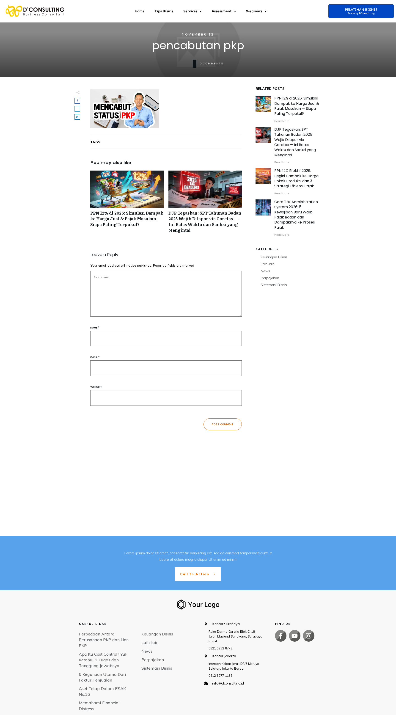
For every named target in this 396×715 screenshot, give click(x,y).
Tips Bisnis (164, 11)
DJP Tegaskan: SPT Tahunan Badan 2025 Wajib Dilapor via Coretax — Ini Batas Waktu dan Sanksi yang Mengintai (205, 204)
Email (94, 357)
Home (140, 11)
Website (96, 387)
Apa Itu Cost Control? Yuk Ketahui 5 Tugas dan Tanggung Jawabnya (103, 660)
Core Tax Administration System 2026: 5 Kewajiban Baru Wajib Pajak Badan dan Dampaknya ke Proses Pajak (296, 214)
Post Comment (223, 424)
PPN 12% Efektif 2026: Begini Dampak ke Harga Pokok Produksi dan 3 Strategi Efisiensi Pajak (296, 178)
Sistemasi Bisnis (274, 284)
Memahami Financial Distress (99, 705)
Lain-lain (268, 264)
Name (94, 327)
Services (190, 11)
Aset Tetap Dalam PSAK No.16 (102, 691)
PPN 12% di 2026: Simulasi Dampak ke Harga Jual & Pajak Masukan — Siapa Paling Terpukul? (127, 204)
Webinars (254, 11)
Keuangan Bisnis (274, 257)
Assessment (222, 11)
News (265, 271)
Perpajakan (270, 278)
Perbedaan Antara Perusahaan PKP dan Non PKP (104, 639)
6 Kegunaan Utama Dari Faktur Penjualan (102, 677)
